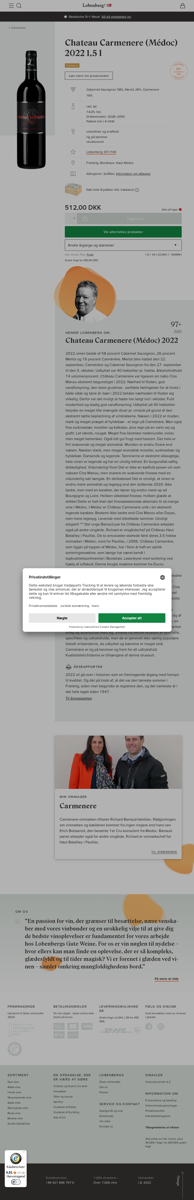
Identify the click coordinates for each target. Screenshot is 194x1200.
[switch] (16, 1182)
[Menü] (24, 1153)
